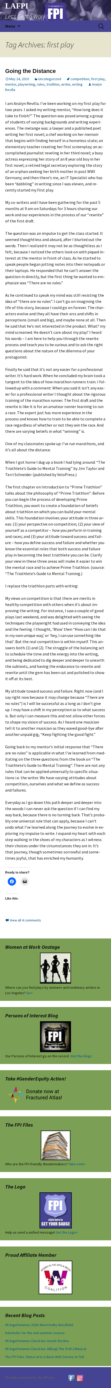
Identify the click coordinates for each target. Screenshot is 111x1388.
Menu (10, 26)
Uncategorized (49, 79)
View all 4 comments (25, 920)
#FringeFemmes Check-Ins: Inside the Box (37, 1341)
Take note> (77, 1164)
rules (41, 84)
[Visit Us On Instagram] (80, 1377)
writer (65, 84)
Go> (29, 993)
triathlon (52, 84)
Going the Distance (30, 71)
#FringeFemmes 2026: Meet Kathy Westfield (39, 1325)
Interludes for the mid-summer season (35, 1333)
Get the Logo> (67, 1232)
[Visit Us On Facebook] (71, 1377)
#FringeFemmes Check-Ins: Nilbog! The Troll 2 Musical (45, 1349)
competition (79, 79)
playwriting (26, 84)
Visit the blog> (81, 1056)
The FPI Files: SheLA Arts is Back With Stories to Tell (44, 1356)
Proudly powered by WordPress (30, 1377)
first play (98, 79)
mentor (10, 84)
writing (77, 84)
